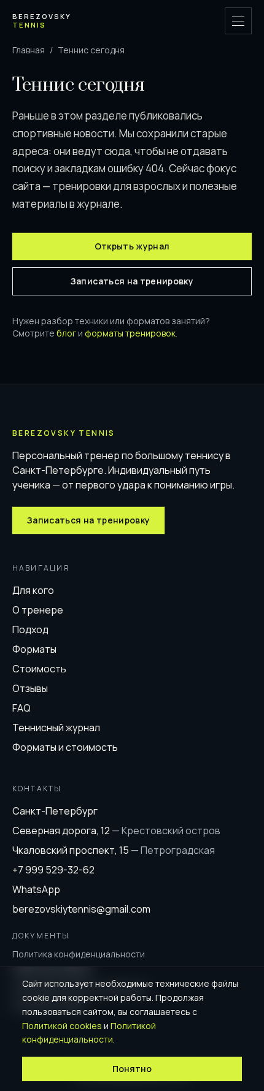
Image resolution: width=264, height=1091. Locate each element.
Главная (28, 50)
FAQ (21, 708)
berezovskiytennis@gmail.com (81, 909)
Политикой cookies (62, 1026)
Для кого (33, 590)
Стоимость (39, 668)
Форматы (34, 649)
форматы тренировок (130, 333)
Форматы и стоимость (65, 747)
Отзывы (30, 688)
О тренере (37, 610)
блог (66, 333)
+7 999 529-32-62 (53, 869)
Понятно (132, 1068)
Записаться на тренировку (132, 281)
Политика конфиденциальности (78, 954)
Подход (30, 629)
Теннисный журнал (56, 727)
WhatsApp (36, 889)
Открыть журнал (132, 246)
